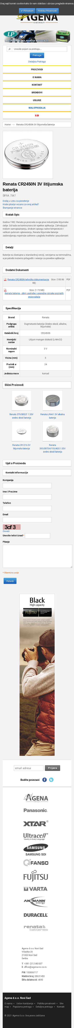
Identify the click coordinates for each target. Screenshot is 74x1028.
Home (8, 124)
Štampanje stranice (12, 208)
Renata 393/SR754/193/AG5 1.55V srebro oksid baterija (52, 448)
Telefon (7, 503)
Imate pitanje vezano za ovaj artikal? (21, 204)
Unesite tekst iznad (13, 535)
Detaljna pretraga (44, 1007)
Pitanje (6, 542)
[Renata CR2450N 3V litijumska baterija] (26, 132)
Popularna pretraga (22, 1007)
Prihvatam (28, 10)
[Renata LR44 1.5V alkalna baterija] (52, 400)
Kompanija (8, 480)
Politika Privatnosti (47, 10)
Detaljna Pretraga (37, 61)
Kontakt (60, 1007)
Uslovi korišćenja (25, 1003)
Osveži (6, 531)
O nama (8, 1003)
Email (5, 514)
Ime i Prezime (10, 491)
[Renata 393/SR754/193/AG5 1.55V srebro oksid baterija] (52, 431)
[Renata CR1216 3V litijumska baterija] (21, 431)
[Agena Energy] (37, 15)
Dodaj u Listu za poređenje (16, 201)
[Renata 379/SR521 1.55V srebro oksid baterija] (21, 400)
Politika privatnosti (46, 1003)
